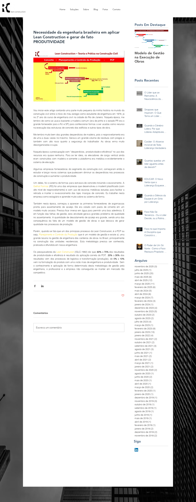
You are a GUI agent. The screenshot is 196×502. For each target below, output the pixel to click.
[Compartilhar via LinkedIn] (42, 286)
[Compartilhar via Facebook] (34, 286)
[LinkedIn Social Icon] (136, 450)
